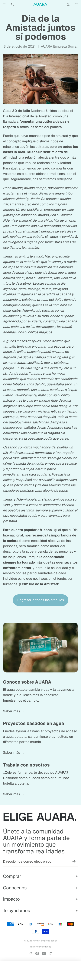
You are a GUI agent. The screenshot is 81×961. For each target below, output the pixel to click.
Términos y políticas (40, 946)
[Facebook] (37, 953)
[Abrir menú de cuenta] (68, 4)
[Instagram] (30, 953)
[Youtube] (44, 953)
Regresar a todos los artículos (40, 600)
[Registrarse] (74, 861)
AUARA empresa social (45, 940)
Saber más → (13, 711)
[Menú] (4, 4)
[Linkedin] (50, 953)
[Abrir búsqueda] (12, 4)
